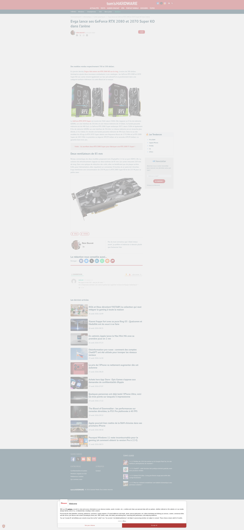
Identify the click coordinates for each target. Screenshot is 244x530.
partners (70, 509)
